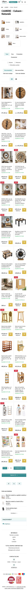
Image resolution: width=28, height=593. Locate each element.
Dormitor (8, 22)
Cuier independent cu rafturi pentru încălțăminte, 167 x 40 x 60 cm (6, 104)
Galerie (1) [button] (13, 475)
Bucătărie (22, 22)
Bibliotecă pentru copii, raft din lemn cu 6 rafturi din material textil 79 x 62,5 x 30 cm (6, 453)
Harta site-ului (20, 586)
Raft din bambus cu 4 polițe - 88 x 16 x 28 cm (6, 389)
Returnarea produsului (14, 548)
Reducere (18, 62)
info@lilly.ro (7, 524)
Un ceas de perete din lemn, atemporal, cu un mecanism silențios (20, 135)
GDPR (14, 537)
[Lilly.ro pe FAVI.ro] (11, 580)
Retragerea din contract (14, 550)
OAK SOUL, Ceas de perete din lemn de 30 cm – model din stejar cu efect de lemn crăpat (6, 136)
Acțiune (11, 62)
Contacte (14, 541)
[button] (11, 112)
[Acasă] (10, 2)
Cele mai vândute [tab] (20, 73)
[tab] (12, 79)
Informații (14, 533)
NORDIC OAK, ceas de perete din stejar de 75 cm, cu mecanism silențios (6, 201)
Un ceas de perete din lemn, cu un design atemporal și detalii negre (20, 104)
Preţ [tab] (12, 54)
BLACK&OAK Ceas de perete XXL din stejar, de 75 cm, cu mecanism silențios (20, 201)
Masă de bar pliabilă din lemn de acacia (6, 327)
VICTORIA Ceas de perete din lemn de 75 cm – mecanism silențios (20, 168)
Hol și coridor (23, 36)
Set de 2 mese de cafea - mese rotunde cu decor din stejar (6, 295)
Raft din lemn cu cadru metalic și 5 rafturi (6, 420)
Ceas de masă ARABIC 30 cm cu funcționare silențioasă (20, 265)
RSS (24, 586)
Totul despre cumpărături (14, 545)
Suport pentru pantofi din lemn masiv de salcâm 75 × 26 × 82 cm (6, 358)
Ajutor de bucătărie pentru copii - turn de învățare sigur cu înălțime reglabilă (20, 389)
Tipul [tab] (7, 54)
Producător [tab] (19, 54)
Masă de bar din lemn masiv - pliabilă (20, 327)
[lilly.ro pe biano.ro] (18, 580)
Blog (14, 539)
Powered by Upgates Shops (17, 588)
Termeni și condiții (14, 535)
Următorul (13, 513)
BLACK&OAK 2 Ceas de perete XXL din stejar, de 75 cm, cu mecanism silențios (6, 233)
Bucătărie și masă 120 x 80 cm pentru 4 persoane (20, 233)
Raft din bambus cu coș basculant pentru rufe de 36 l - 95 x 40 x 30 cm (20, 358)
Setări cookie (7, 588)
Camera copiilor (8, 36)
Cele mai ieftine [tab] (19, 70)
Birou (14, 43)
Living (7, 29)
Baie (21, 29)
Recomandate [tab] (8, 70)
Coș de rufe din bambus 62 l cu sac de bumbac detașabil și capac (20, 296)
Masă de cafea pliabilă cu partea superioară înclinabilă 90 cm (6, 265)
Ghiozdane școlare (14, 65)
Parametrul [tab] (14, 57)
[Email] (14, 565)
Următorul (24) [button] (18, 468)
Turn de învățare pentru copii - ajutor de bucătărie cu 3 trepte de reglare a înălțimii (20, 422)
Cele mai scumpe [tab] (7, 73)
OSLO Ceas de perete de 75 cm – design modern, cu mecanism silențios (6, 168)
